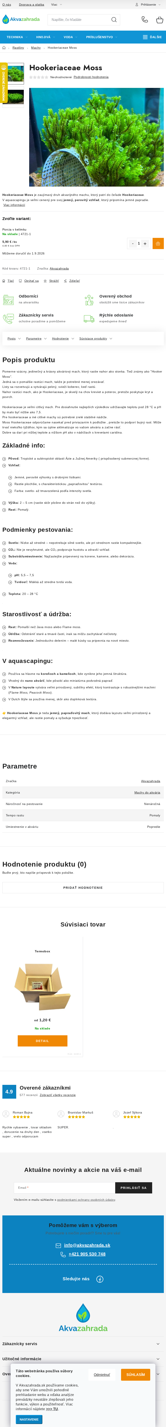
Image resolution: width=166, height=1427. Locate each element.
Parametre (34, 338)
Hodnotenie (60, 338)
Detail (42, 1041)
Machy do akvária (147, 792)
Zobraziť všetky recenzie (58, 1095)
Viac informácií (14, 205)
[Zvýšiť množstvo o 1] (145, 244)
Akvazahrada (59, 268)
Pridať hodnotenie (83, 887)
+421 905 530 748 (146, 20)
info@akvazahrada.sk (87, 1245)
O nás (6, 4)
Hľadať (114, 19)
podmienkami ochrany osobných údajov (86, 1199)
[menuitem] (17, 37)
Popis (12, 338)
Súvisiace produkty (93, 338)
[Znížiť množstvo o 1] (133, 244)
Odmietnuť (102, 1375)
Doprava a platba (31, 4)
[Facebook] (99, 1279)
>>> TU (52, 1409)
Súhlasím (135, 1375)
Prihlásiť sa (134, 1188)
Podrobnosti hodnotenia (91, 77)
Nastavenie (29, 1419)
